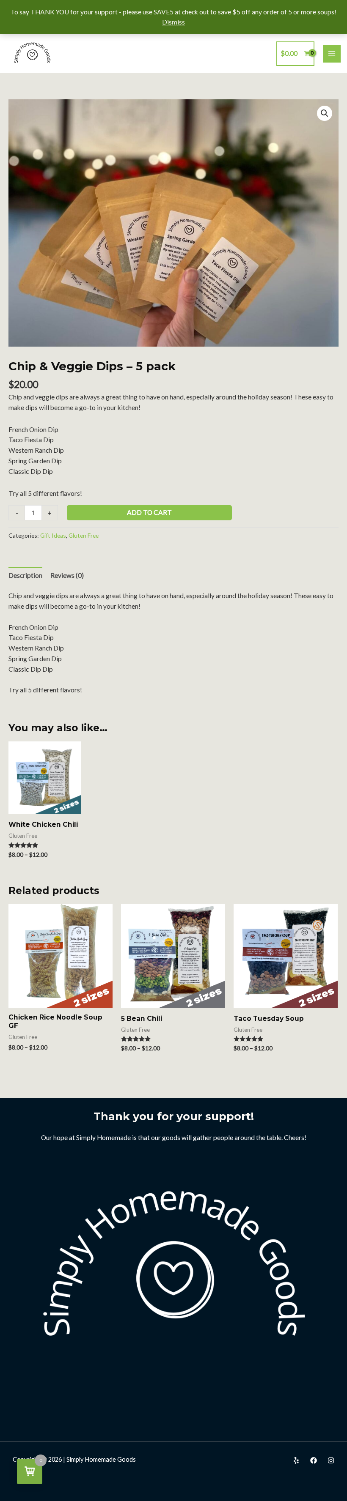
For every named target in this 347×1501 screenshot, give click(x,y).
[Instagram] (331, 1460)
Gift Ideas (53, 535)
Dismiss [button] (173, 22)
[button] (324, 113)
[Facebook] (313, 1460)
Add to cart (149, 512)
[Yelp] (296, 1460)
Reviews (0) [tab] (67, 575)
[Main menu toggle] (332, 54)
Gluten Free (84, 535)
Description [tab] (25, 575)
